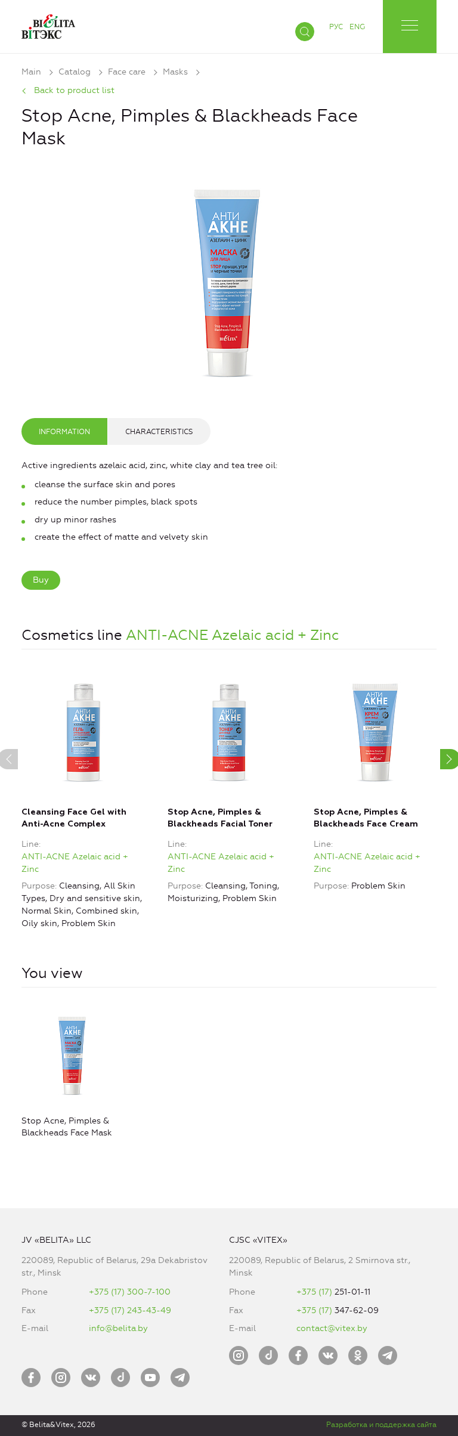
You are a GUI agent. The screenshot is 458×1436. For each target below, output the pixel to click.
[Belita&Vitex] (48, 24)
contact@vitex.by (331, 1328)
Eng (357, 27)
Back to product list (74, 90)
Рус (336, 27)
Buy (41, 580)
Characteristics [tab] (159, 432)
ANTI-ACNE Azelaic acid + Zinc (232, 635)
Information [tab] (64, 432)
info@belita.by (118, 1328)
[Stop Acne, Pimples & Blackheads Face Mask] (229, 280)
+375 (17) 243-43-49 (130, 1310)
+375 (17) (315, 1292)
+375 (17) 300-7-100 (130, 1292)
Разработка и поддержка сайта (381, 1424)
